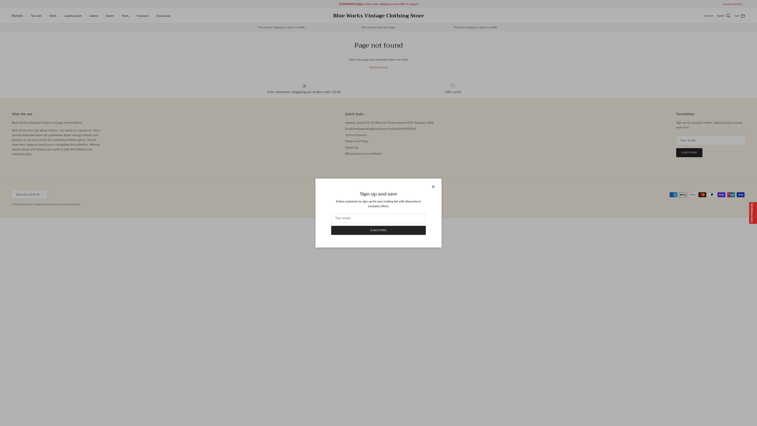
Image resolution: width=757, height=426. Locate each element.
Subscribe (378, 230)
